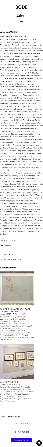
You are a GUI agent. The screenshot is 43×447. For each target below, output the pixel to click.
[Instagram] (19, 431)
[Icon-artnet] (27, 431)
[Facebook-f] (15, 431)
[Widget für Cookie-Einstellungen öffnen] (39, 443)
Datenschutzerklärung (21, 423)
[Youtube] (23, 431)
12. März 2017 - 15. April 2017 (10, 384)
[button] (21, 21)
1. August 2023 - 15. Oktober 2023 (12, 314)
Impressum (21, 428)
